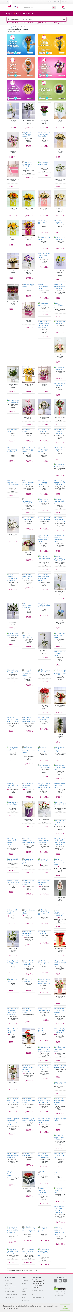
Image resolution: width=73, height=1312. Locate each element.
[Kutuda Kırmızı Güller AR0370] (13, 671)
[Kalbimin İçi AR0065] (28, 1036)
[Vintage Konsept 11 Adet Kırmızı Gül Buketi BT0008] (60, 672)
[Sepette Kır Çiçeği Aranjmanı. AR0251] (28, 576)
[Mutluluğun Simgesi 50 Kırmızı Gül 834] (13, 1251)
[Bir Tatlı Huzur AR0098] (60, 385)
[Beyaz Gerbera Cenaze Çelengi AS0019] (28, 933)
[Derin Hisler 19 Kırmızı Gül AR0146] (60, 1155)
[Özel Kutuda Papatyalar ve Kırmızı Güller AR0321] (28, 750)
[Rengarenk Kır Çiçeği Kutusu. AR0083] (60, 431)
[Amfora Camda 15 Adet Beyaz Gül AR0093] (28, 963)
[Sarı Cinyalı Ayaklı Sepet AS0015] (13, 785)
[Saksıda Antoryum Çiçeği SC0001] (13, 450)
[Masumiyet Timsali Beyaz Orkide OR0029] (60, 582)
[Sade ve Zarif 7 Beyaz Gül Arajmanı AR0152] (28, 483)
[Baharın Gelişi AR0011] (28, 228)
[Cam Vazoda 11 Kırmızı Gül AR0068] (13, 804)
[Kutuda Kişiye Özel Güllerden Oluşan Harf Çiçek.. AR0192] (60, 1209)
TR (10, 1)
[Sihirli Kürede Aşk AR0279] (44, 500)
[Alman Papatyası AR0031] (44, 199)
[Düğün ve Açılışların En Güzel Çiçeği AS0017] (44, 1100)
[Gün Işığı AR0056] (13, 430)
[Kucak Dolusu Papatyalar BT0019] (44, 450)
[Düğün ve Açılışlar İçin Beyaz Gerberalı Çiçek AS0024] (28, 1068)
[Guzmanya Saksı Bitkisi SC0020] (13, 401)
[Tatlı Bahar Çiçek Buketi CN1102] (44, 518)
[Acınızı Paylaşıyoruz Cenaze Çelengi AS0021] (60, 913)
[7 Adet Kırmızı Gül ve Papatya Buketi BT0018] (44, 809)
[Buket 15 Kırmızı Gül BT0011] (44, 962)
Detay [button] (16, 1308)
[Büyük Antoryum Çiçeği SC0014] (44, 605)
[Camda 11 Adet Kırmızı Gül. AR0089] (60, 767)
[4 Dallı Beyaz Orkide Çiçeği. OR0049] (28, 1100)
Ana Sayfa (10, 27)
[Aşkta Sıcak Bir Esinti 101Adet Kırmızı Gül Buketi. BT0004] (44, 1252)
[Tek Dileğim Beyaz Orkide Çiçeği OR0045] (28, 635)
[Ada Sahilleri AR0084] (28, 543)
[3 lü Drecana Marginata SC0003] (60, 725)
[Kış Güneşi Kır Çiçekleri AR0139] (28, 135)
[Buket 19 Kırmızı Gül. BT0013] (60, 1083)
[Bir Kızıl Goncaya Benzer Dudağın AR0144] (60, 1137)
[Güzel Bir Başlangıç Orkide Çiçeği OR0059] (28, 841)
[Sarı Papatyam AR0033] (13, 199)
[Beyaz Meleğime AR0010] (60, 368)
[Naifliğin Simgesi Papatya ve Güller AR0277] (60, 483)
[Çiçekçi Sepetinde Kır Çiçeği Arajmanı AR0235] (13, 577)
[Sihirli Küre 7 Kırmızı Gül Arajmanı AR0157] (60, 539)
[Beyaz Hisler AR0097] (44, 932)
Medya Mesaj (9, 1297)
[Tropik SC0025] (60, 111)
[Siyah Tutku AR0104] (44, 1173)
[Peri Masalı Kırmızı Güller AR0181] (44, 558)
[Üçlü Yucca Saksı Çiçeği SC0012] (44, 1009)
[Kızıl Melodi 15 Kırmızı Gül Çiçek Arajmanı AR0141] (60, 1011)
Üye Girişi (64, 1)
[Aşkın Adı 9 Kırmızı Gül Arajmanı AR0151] (28, 673)
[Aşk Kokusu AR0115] (60, 1120)
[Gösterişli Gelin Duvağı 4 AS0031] (13, 912)
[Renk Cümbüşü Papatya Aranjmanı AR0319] (60, 286)
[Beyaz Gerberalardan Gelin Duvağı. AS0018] (60, 862)
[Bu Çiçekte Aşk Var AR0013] (60, 695)
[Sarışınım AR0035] (13, 228)
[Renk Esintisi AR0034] (60, 222)
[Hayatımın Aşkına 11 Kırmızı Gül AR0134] (44, 749)
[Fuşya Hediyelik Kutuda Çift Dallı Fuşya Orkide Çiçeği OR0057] (60, 841)
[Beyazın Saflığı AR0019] (44, 719)
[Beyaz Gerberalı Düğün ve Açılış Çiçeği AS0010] (44, 1049)
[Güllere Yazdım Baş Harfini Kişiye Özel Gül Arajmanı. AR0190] (13, 1230)
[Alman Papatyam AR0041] (28, 199)
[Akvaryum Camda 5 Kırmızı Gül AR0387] (28, 501)
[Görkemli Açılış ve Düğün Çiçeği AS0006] (60, 1031)
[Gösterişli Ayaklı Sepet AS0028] (13, 881)
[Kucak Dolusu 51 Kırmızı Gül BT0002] (44, 1229)
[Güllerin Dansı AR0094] (28, 1154)
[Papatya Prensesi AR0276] (60, 169)
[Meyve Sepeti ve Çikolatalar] (21, 90)
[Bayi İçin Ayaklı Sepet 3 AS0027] (60, 1049)
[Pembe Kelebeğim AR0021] (60, 986)
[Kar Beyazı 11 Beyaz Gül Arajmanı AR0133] (60, 749)
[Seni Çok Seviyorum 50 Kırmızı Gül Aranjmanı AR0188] (60, 1231)
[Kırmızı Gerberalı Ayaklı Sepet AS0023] (44, 1120)
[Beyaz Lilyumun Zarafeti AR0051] (28, 861)
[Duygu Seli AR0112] (13, 111)
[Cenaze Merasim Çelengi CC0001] (13, 1031)
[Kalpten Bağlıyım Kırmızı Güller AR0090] (60, 963)
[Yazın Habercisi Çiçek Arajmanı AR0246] (13, 140)
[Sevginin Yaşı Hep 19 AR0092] (13, 1174)
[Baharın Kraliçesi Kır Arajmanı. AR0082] (28, 450)
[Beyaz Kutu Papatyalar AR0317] (60, 501)
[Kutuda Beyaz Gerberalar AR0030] (60, 140)
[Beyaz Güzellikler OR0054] (13, 860)
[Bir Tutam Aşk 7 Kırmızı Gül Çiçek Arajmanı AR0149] (44, 577)
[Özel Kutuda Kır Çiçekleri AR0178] (44, 256)
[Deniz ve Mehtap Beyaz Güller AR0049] (28, 809)
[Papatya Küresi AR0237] (60, 238)
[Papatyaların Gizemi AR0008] (13, 169)
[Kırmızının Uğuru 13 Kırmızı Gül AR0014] (60, 939)
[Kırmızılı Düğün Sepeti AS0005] (28, 1120)
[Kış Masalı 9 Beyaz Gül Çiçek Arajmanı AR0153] (13, 611)
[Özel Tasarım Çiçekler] (52, 90)
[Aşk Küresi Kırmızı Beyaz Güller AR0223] (28, 719)
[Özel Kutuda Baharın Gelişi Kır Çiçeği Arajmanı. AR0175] (44, 324)
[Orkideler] (52, 44)
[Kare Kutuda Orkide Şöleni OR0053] (60, 804)
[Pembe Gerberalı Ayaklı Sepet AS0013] (28, 912)
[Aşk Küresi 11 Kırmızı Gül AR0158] (60, 822)
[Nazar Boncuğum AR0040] (44, 286)
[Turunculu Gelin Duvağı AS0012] (28, 785)
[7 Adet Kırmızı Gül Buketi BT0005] (44, 483)
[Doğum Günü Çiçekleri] (21, 44)
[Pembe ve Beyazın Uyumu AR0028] (28, 606)
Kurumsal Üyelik (10, 1292)
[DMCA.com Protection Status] (60, 1289)
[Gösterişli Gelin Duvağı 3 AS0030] (60, 888)
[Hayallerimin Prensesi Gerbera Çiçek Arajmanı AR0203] (28, 165)
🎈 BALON (17, 14)
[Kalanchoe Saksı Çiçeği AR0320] (44, 111)
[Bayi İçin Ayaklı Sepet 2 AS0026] (60, 785)
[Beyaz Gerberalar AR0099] (44, 407)
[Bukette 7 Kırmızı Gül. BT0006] (60, 407)
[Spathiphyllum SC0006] (60, 322)
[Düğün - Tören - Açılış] (21, 67)
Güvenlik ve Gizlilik (11, 1294)
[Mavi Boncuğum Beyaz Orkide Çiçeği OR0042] (13, 1100)
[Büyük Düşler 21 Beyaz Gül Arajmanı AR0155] (13, 1155)
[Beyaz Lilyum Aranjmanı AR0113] (13, 939)
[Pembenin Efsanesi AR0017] (28, 1010)
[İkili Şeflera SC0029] (28, 286)
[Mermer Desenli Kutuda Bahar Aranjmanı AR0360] (60, 261)
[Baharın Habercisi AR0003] (60, 305)
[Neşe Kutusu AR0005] (28, 310)
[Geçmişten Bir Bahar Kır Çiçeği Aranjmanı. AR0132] (13, 292)
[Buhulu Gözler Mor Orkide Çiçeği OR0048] (44, 912)
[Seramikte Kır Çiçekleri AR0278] (44, 164)
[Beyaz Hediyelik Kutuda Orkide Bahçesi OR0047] (13, 841)
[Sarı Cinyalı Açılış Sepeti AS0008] (44, 766)
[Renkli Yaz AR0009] (44, 374)
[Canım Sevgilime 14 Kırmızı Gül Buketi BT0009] (44, 981)
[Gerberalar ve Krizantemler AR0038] (60, 199)
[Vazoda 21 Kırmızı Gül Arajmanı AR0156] (44, 1191)
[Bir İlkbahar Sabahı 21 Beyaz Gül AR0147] (44, 1155)
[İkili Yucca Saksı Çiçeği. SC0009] (60, 653)
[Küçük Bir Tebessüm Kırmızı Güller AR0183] (13, 719)
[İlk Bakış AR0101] (13, 980)
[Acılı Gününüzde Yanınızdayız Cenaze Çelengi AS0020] (13, 1011)
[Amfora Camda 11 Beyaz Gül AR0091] (13, 749)
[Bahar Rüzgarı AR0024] (44, 222)
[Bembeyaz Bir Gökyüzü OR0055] (44, 861)
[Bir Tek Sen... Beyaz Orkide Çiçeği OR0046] (60, 611)
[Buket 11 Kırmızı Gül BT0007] (44, 671)
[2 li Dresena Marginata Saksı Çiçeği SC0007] (13, 483)
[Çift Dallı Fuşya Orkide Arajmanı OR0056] (44, 841)
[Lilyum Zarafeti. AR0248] (13, 525)
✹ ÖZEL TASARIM (28, 14)
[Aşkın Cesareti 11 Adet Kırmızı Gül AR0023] (44, 695)
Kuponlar (24, 1289)
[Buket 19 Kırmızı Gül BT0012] (60, 1066)
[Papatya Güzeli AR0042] (44, 430)
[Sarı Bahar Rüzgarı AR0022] (28, 374)
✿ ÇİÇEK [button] (9, 14)
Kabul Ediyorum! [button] (65, 1307)
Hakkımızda (8, 1283)
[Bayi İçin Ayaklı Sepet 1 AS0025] (44, 882)
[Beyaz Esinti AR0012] (13, 261)
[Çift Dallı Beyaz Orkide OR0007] (60, 635)
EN (7, 1)
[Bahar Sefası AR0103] (28, 980)
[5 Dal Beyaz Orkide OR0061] (60, 1190)
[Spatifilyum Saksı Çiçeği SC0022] (13, 374)
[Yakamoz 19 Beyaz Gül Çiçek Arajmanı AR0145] (60, 1101)
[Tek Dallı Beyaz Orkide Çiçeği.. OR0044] (44, 640)
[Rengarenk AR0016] (44, 238)
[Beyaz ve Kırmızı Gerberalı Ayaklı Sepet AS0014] (44, 785)
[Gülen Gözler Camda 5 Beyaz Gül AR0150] (28, 111)
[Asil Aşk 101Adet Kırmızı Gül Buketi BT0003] (28, 1251)
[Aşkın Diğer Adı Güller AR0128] (13, 962)
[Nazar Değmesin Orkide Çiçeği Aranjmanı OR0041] (13, 1121)
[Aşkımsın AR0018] (60, 1173)
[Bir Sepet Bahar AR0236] (28, 407)
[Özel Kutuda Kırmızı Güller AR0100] (28, 1179)
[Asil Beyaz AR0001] (44, 1030)
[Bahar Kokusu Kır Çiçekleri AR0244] (28, 261)
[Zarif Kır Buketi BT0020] (60, 449)
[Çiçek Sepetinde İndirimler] (52, 67)
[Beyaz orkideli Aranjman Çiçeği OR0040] (44, 1067)
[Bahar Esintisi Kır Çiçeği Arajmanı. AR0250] (44, 135)
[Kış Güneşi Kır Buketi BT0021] (60, 465)
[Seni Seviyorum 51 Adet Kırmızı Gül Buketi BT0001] (28, 1229)
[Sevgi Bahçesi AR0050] (13, 1073)
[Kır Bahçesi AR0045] (28, 430)
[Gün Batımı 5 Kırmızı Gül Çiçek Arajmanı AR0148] (44, 539)
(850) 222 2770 (52, 1)
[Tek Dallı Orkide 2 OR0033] (28, 518)
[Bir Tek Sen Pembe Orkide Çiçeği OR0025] (60, 519)
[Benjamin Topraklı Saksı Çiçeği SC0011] (60, 558)
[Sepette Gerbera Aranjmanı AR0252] (60, 345)
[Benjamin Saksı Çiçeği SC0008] (13, 634)
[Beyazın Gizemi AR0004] (44, 304)
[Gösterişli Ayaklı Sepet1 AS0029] (28, 882)
